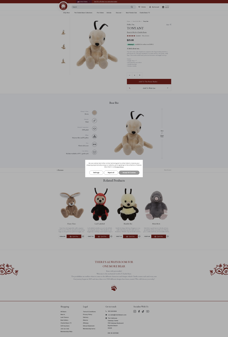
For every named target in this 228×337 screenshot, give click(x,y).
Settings (96, 173)
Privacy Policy (119, 167)
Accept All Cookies (129, 173)
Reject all (111, 173)
